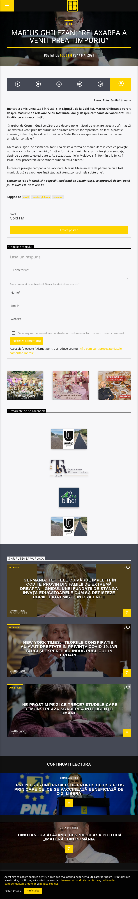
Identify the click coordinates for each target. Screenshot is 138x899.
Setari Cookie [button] (13, 891)
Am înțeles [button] (33, 890)
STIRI (69, 23)
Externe (14, 567)
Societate (15, 687)
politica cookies (48, 883)
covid (26, 197)
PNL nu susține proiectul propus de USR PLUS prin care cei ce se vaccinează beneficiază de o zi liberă (69, 789)
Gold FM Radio (17, 610)
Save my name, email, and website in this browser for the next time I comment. (71, 333)
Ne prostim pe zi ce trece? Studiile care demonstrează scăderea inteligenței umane (70, 708)
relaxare (58, 197)
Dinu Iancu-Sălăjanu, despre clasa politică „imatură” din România (70, 837)
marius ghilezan (41, 197)
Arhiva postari (69, 230)
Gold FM (66, 55)
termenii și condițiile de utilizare (80, 880)
